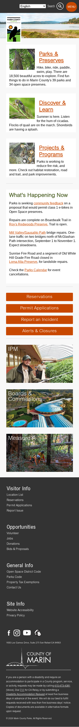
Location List (15, 495)
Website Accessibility (20, 610)
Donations (13, 543)
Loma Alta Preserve (23, 261)
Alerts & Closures (39, 331)
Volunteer (13, 533)
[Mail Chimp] (38, 631)
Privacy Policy (16, 615)
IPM (13, 349)
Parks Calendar (36, 270)
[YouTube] (27, 631)
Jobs (10, 538)
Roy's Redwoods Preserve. (28, 224)
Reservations (40, 297)
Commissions (25, 399)
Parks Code (14, 577)
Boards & (20, 394)
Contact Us (14, 587)
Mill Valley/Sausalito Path (27, 232)
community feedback (48, 203)
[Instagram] (17, 631)
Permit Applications (39, 308)
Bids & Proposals (18, 549)
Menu (71, 6)
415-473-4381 (62, 686)
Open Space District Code (24, 571)
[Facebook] (10, 631)
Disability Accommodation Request (25, 694)
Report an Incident (39, 320)
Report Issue (15, 510)
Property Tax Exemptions (23, 582)
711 (22, 690)
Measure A (22, 438)
